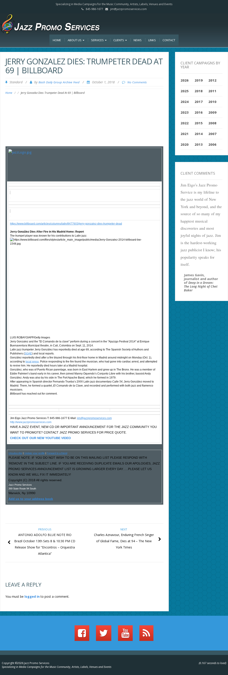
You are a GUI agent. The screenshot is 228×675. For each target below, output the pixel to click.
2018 (199, 91)
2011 (212, 91)
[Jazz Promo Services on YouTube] (125, 635)
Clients (119, 40)
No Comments (137, 82)
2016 (199, 112)
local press (32, 361)
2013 (199, 144)
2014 (199, 133)
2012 (212, 80)
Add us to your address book (30, 499)
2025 (185, 91)
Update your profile (34, 453)
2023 (185, 112)
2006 (212, 144)
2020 (185, 144)
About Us (75, 40)
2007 (212, 133)
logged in (32, 596)
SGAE (28, 353)
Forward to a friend (57, 453)
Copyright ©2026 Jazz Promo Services (25, 663)
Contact (169, 40)
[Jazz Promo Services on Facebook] (82, 635)
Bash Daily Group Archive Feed (59, 82)
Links (152, 40)
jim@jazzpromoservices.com (128, 9)
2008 (212, 123)
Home (57, 40)
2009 (212, 112)
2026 (185, 80)
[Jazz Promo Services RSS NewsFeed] (146, 635)
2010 (212, 101)
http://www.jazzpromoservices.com (30, 422)
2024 (185, 101)
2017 (199, 101)
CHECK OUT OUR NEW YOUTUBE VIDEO (40, 438)
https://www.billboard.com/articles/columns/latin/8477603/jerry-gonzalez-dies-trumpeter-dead (66, 223)
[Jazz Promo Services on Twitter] (104, 635)
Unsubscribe (15, 453)
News (138, 40)
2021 (185, 133)
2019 (199, 80)
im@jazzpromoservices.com (95, 418)
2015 (199, 123)
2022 (185, 123)
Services (97, 40)
